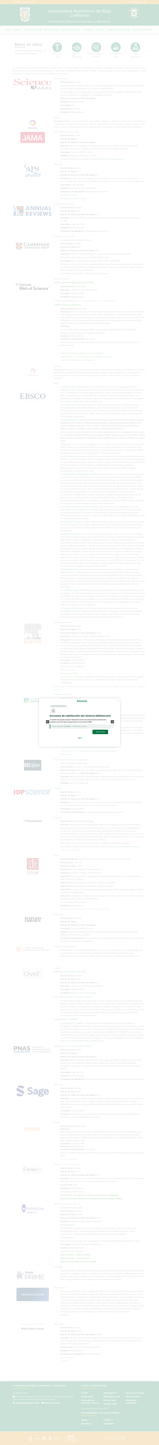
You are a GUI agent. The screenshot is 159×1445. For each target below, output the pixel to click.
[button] (47, 721)
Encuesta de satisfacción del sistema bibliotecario (80, 715)
